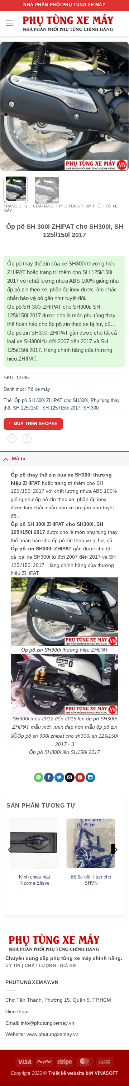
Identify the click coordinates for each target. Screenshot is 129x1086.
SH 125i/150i (26, 408)
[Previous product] (27, 438)
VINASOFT (106, 1073)
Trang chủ (15, 206)
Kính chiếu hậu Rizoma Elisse (34, 880)
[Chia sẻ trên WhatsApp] (38, 777)
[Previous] (11, 106)
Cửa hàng (43, 206)
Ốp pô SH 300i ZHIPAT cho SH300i (51, 400)
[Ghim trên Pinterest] (80, 777)
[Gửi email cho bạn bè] (69, 777)
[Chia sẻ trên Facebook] (48, 777)
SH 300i (91, 408)
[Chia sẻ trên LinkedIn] (90, 777)
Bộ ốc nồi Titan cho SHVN (91, 880)
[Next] (117, 106)
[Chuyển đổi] (5, 458)
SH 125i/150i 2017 (61, 408)
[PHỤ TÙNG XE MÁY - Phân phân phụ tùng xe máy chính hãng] (67, 23)
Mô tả (18, 458)
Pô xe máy (39, 389)
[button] (9, 23)
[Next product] (12, 438)
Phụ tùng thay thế (79, 206)
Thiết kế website (66, 1073)
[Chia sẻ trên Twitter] (59, 777)
